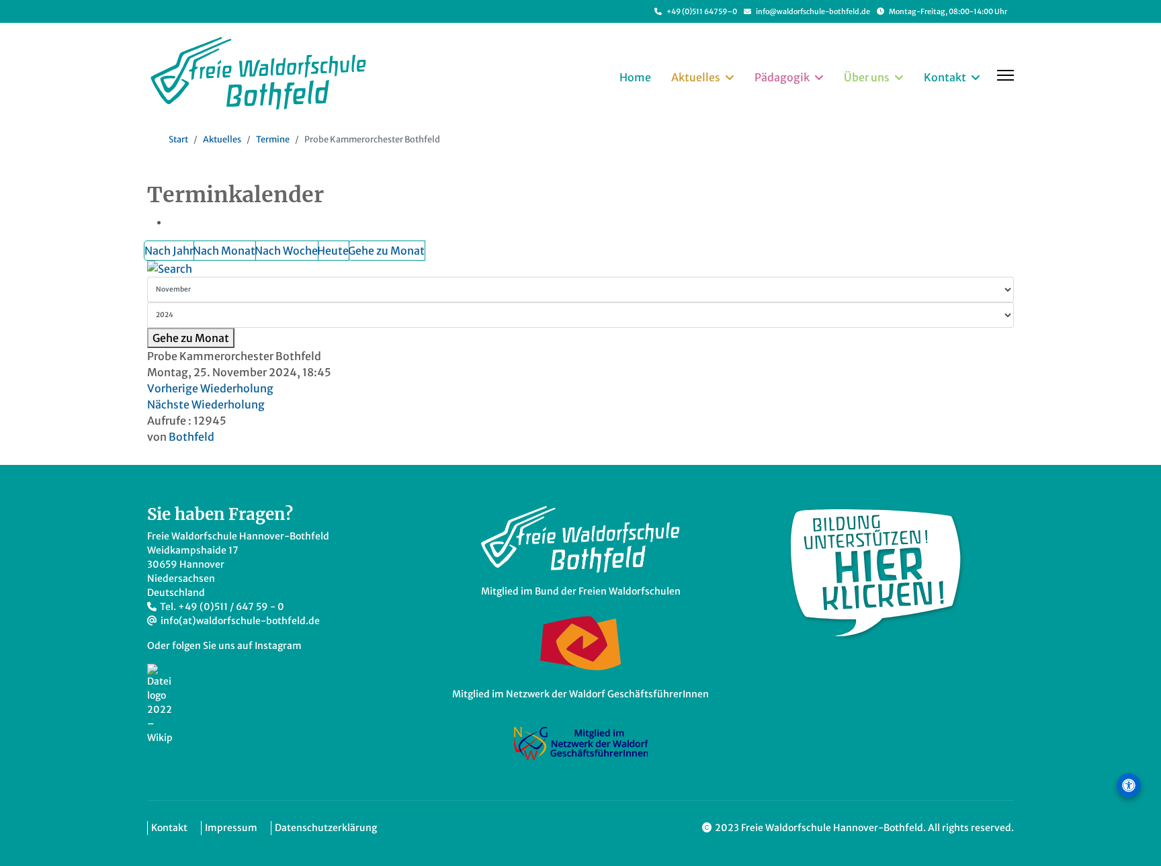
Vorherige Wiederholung (210, 388)
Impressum (231, 828)
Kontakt (945, 77)
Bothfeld (191, 436)
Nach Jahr (169, 250)
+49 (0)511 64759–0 (701, 11)
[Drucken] (176, 221)
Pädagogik (782, 77)
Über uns (867, 77)
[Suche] (580, 269)
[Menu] (1005, 75)
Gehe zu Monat (386, 250)
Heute (333, 250)
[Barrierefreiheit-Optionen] (1129, 785)
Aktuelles (695, 77)
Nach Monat (224, 250)
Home (635, 77)
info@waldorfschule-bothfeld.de (813, 11)
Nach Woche (286, 250)
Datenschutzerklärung (326, 828)
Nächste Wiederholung (206, 404)
